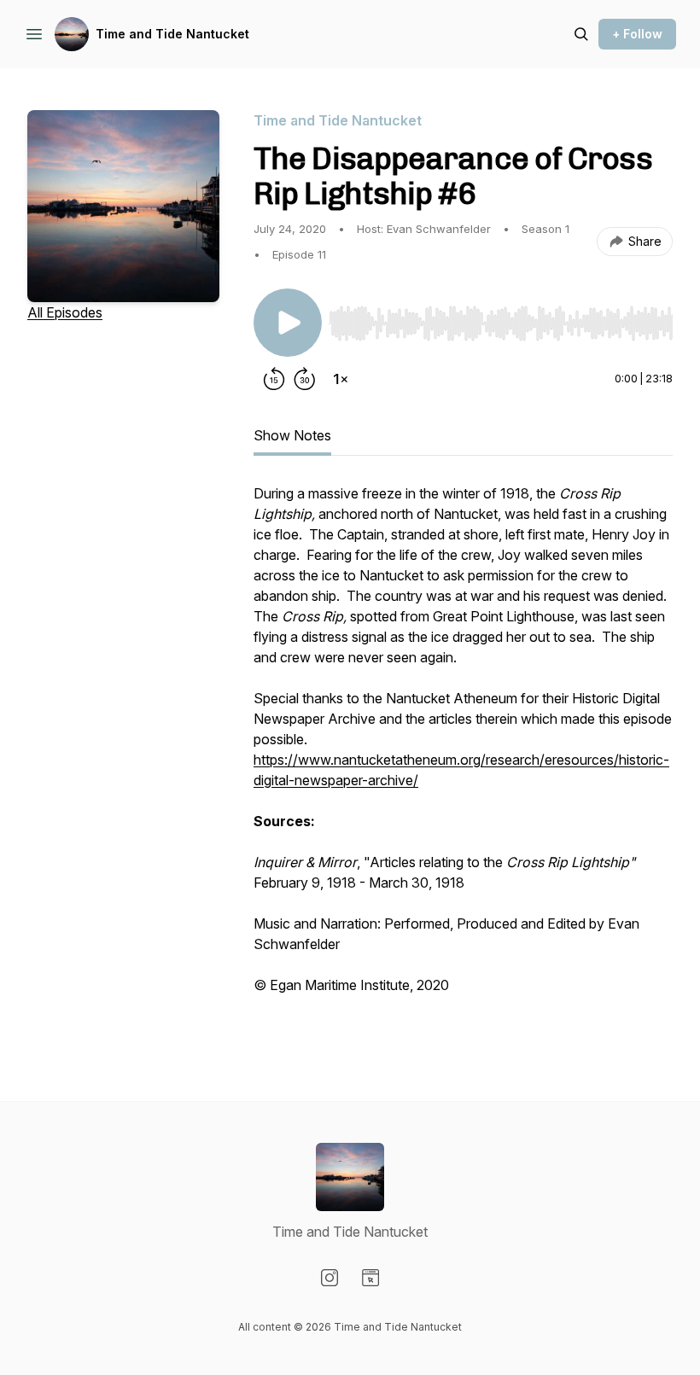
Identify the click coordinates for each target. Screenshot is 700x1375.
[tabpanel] (463, 758)
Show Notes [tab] (292, 435)
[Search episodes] (581, 34)
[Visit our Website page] (370, 1277)
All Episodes (64, 312)
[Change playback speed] (341, 379)
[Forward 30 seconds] (305, 379)
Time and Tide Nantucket (172, 33)
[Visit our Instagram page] (329, 1277)
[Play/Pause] (288, 322)
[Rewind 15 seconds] (274, 379)
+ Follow (637, 33)
